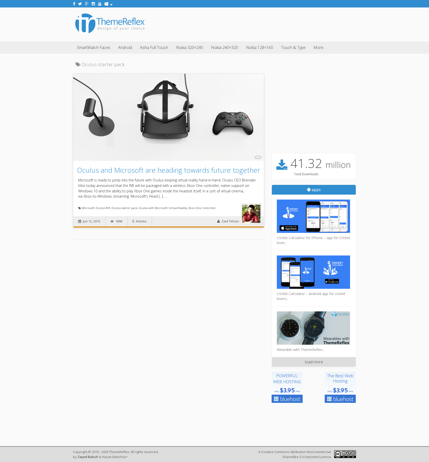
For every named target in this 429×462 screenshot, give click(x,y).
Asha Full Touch (154, 47)
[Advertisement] (265, 23)
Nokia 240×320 (224, 47)
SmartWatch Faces (93, 47)
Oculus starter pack (124, 208)
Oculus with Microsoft (153, 208)
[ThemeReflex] (110, 33)
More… (320, 47)
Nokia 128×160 (259, 47)
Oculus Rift (103, 208)
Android (125, 47)
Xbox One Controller (202, 208)
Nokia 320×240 (189, 47)
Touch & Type (293, 47)
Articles (141, 221)
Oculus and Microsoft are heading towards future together (168, 170)
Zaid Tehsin (230, 221)
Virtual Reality (178, 208)
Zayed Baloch (87, 457)
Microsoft (88, 208)
